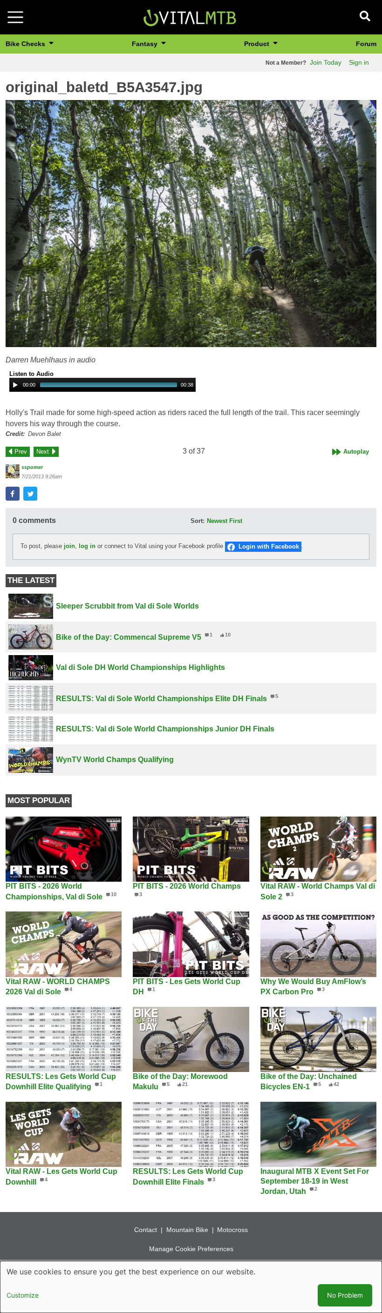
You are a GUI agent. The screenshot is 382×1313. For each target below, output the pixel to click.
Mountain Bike (187, 1229)
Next (42, 451)
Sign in (359, 62)
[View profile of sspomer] (13, 471)
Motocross (232, 1229)
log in (87, 546)
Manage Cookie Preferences (191, 1249)
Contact (145, 1229)
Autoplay (356, 451)
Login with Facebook (269, 546)
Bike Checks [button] (26, 43)
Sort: (198, 520)
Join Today (325, 62)
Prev (20, 451)
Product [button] (257, 43)
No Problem (345, 1295)
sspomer (32, 467)
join (69, 546)
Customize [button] (23, 1295)
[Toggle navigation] (15, 17)
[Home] (189, 16)
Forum (366, 43)
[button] (191, 223)
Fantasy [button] (145, 43)
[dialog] (191, 1287)
